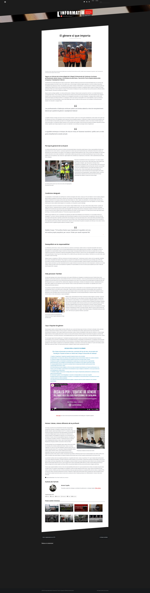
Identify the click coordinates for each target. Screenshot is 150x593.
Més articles (98, 488)
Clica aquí (58, 415)
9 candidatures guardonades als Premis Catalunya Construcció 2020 (96, 519)
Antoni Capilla (79, 38)
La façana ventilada (104, 537)
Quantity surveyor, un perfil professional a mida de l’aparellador (51, 509)
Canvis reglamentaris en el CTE (48, 537)
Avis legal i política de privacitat (102, 590)
